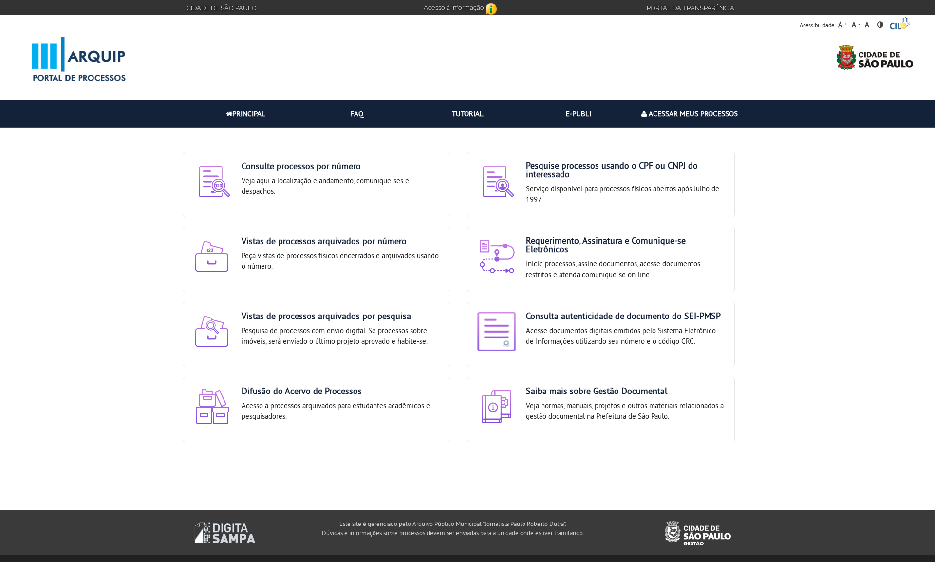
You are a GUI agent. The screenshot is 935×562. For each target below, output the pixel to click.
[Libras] (900, 23)
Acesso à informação (455, 6)
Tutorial (468, 114)
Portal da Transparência (690, 7)
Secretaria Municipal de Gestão (225, 533)
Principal (248, 114)
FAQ (356, 114)
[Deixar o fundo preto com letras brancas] (880, 22)
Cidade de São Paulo (222, 7)
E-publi (578, 114)
